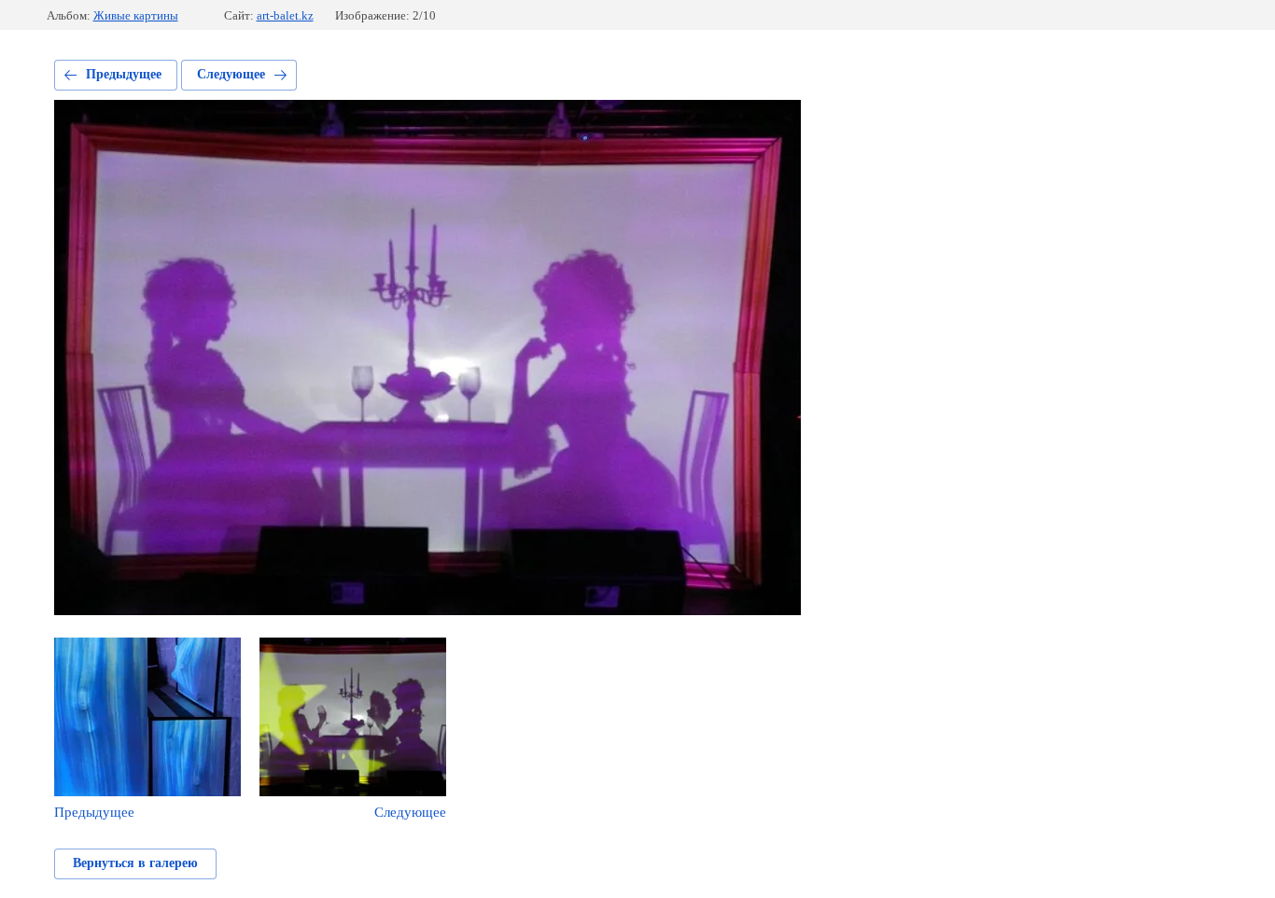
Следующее (231, 74)
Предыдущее (123, 74)
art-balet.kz (285, 15)
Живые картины (135, 15)
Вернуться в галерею (135, 863)
